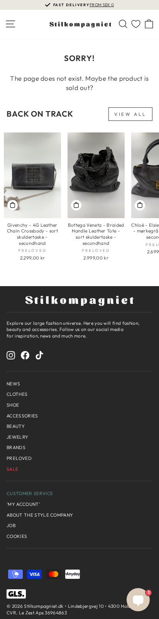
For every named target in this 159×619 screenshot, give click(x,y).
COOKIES (17, 536)
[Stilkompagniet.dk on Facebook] (25, 355)
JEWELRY (17, 437)
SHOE (13, 405)
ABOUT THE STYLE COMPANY (40, 515)
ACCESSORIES (22, 416)
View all (130, 114)
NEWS (13, 384)
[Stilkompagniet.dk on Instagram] (11, 355)
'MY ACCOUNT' (23, 504)
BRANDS (16, 447)
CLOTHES (17, 394)
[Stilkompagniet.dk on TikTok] (39, 355)
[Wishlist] (136, 24)
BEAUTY (16, 426)
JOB (11, 525)
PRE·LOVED (19, 458)
